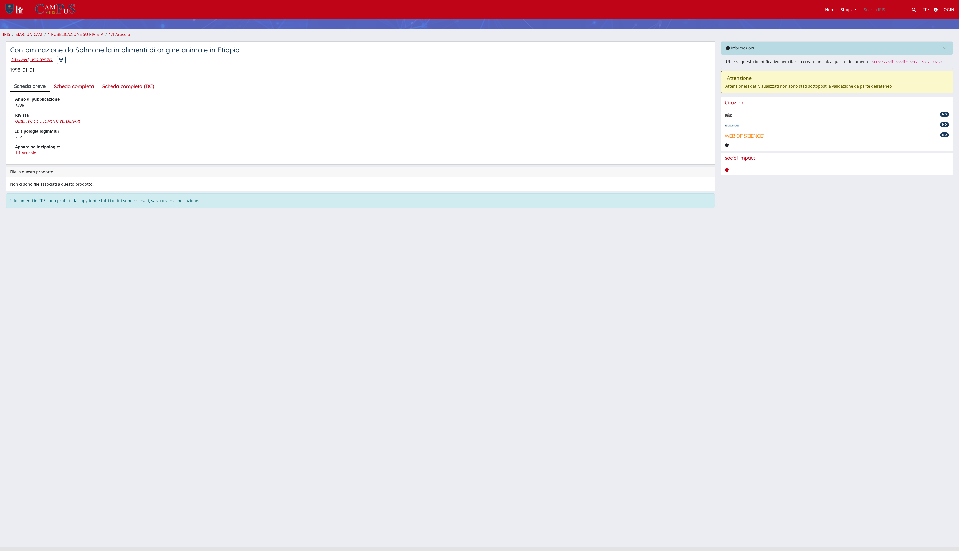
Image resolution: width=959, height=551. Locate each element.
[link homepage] (15, 9)
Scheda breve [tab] (30, 86)
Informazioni (742, 47)
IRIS (6, 34)
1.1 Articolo (119, 34)
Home (831, 9)
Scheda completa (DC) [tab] (128, 86)
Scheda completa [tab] (74, 86)
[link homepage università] (55, 9)
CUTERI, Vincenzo (31, 59)
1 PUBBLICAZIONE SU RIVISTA (75, 34)
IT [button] (925, 9)
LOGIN (948, 9)
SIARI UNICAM (29, 34)
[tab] (165, 86)
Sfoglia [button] (847, 9)
